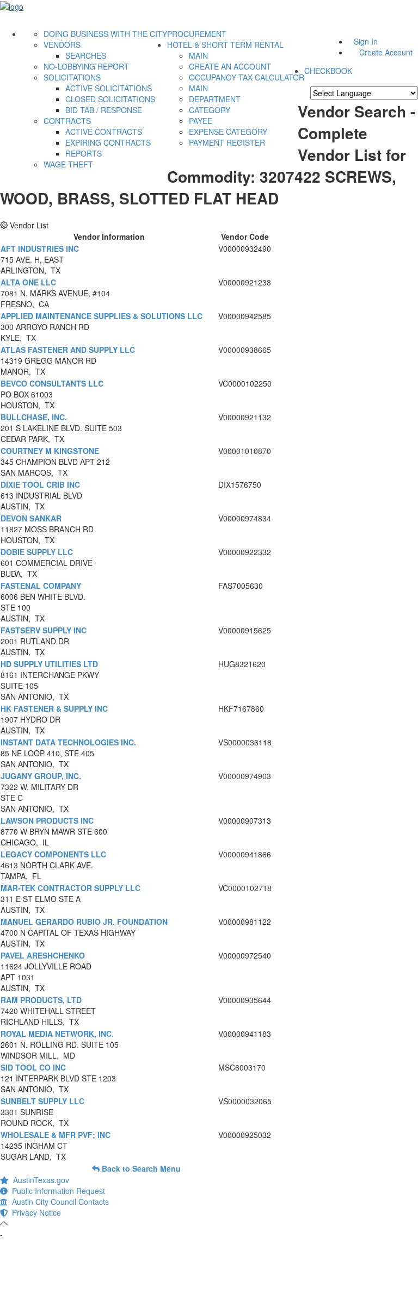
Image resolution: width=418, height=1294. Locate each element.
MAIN (198, 55)
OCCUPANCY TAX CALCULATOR (246, 77)
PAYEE (200, 120)
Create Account (386, 52)
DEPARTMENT (215, 99)
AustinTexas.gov (39, 1179)
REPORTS (83, 153)
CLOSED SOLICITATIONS (110, 99)
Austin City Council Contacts (58, 1201)
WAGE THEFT (68, 164)
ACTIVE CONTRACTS (103, 131)
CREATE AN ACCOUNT (230, 66)
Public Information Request (56, 1190)
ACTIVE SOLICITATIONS (108, 88)
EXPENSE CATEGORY (228, 131)
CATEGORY (209, 109)
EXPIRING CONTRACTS (108, 142)
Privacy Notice (34, 1212)
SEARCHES (85, 55)
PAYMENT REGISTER (227, 142)
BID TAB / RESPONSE (103, 109)
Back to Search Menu (140, 1168)
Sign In (366, 41)
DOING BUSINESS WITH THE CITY (105, 33)
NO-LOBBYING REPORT (86, 66)
